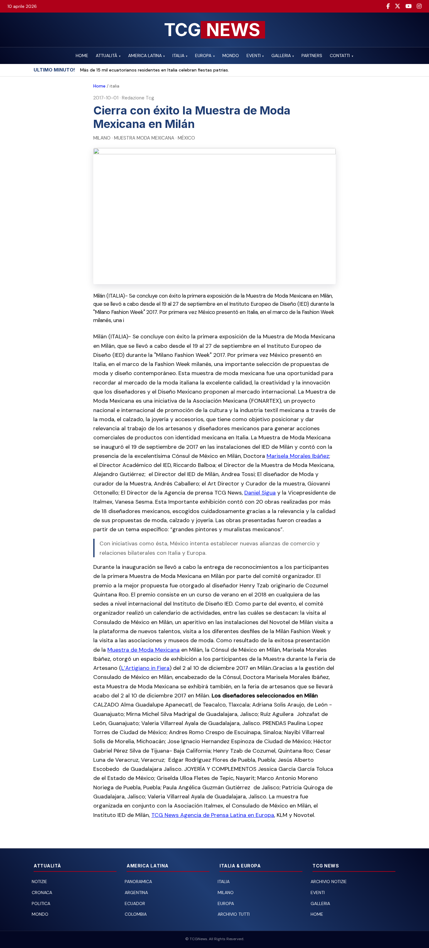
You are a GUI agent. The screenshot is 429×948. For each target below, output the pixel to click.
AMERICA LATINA (146, 55)
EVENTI (255, 55)
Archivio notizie (329, 881)
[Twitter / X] (397, 6)
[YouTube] (408, 6)
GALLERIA (282, 55)
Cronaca (42, 892)
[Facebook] (388, 6)
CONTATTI (341, 55)
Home (99, 86)
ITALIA (179, 55)
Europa (226, 903)
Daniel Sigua (260, 492)
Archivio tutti (234, 914)
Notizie (39, 881)
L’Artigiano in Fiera (145, 667)
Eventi (318, 892)
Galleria (320, 903)
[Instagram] (419, 6)
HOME (82, 55)
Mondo (40, 914)
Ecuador (135, 903)
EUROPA (205, 55)
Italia (224, 881)
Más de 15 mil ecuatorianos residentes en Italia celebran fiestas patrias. (154, 70)
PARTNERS (311, 55)
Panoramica (138, 881)
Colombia (136, 914)
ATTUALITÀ (108, 55)
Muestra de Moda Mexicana (143, 649)
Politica (41, 903)
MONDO (230, 55)
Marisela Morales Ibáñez (298, 455)
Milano (226, 892)
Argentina (136, 892)
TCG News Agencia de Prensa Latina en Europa (212, 814)
